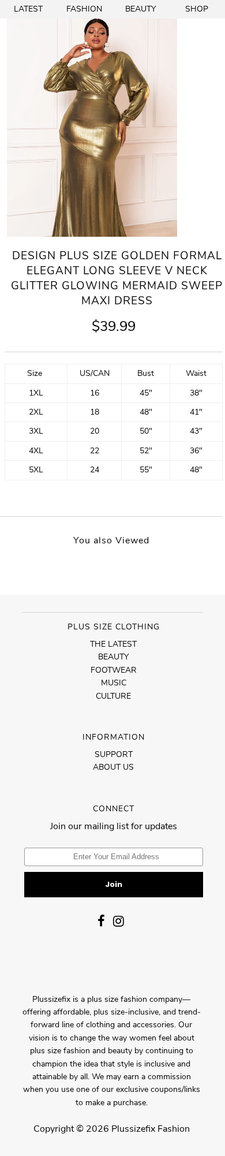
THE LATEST (113, 644)
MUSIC (113, 682)
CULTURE (113, 696)
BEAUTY (140, 8)
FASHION (84, 8)
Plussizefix (133, 1129)
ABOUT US (113, 767)
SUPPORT (114, 754)
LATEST (28, 8)
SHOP (196, 8)
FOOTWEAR (114, 670)
